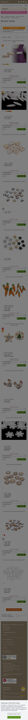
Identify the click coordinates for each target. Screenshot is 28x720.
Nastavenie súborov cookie (14, 713)
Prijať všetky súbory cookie (14, 717)
